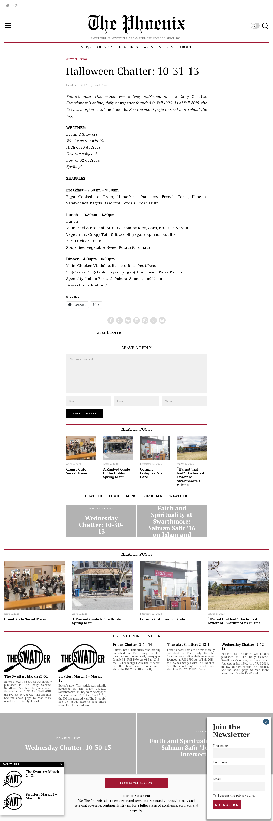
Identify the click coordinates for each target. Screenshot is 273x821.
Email (217, 779)
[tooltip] (7, 5)
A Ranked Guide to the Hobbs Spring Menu (116, 473)
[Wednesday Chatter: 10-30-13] (101, 521)
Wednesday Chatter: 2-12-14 (243, 646)
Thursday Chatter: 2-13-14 (189, 644)
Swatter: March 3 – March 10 (80, 678)
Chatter (72, 59)
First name (220, 746)
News (84, 59)
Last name (220, 762)
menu (131, 496)
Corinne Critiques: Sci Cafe (151, 473)
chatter (93, 496)
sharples (152, 496)
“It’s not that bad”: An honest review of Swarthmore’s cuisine (190, 477)
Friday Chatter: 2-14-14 (132, 644)
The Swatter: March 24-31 (26, 676)
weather (178, 496)
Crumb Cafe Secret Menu (76, 471)
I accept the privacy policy (236, 796)
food (114, 496)
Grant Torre (100, 85)
